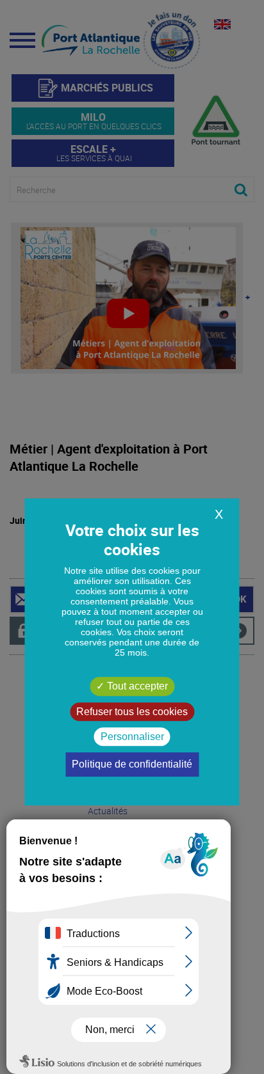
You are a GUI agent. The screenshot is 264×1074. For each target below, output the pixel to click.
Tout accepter (136, 686)
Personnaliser (132, 736)
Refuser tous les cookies (132, 711)
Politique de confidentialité (132, 764)
